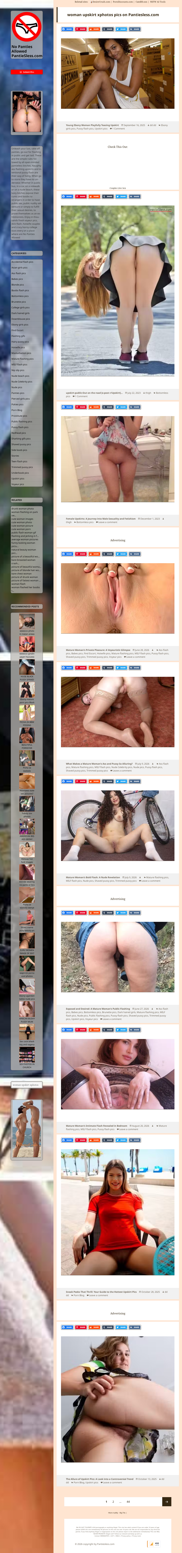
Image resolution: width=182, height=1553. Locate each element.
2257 (112, 1536)
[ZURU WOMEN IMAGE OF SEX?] (27, 940)
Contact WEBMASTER (102, 1536)
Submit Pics (28, 72)
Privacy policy (126, 1536)
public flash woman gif (24, 532)
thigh (148, 392)
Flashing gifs (18, 336)
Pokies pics (17, 404)
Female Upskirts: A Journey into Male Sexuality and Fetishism (101, 518)
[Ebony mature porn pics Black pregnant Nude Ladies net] (27, 690)
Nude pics (17, 387)
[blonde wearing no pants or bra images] (27, 872)
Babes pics (17, 279)
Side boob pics (19, 450)
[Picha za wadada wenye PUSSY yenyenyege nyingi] (27, 895)
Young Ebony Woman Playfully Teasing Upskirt (92, 125)
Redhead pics (19, 432)
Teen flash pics (19, 461)
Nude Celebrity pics (22, 381)
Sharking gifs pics (21, 438)
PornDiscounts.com (123, 1)
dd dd (153, 125)
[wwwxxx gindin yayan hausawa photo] (27, 644)
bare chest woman (22, 573)
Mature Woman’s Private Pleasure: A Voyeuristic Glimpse (98, 650)
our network (123, 1534)
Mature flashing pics (23, 358)
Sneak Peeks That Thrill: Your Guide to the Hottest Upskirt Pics (101, 1291)
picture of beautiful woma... (26, 566)
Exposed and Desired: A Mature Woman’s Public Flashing (98, 1008)
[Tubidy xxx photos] (27, 804)
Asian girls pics (19, 267)
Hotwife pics (18, 347)
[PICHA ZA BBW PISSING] (27, 712)
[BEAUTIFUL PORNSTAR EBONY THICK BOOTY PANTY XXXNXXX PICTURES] (27, 735)
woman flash (18, 583)
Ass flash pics (19, 273)
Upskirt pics (18, 478)
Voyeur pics (18, 484)
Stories (15, 455)
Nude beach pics (20, 375)
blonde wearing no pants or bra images (27, 884)
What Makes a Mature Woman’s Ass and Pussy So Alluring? (99, 763)
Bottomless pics (20, 296)
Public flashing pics (22, 421)
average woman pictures (25, 539)
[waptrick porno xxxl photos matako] (27, 963)
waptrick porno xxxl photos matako (27, 976)
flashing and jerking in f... (25, 536)
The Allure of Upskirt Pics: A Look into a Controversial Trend (99, 1479)
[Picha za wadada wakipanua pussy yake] (27, 758)
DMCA (118, 1536)
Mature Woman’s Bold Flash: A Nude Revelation (93, 877)
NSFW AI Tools (158, 1)
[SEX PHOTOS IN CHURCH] (27, 1055)
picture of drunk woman (25, 577)
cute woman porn (21, 529)
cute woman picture (22, 525)
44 (129, 1502)
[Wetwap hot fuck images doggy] (27, 849)
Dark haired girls (21, 313)
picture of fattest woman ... (26, 580)
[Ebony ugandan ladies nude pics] (27, 986)
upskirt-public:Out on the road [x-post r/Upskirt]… (94, 392)
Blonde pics (18, 284)
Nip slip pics (18, 370)
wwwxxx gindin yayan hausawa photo (26, 656)
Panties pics (18, 393)
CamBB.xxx (141, 1)
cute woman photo (22, 522)
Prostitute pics (19, 415)
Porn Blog (17, 410)
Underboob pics (20, 472)
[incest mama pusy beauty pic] (27, 918)
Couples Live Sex (118, 188)
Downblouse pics (21, 318)
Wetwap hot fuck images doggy (27, 862)
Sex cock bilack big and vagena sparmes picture (27, 1044)
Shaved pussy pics (21, 444)
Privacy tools (136, 1536)
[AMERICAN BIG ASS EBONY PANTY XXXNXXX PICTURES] (27, 826)
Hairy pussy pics (20, 341)
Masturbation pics (21, 353)
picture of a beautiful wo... (26, 556)
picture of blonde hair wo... (26, 570)
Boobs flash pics (20, 290)
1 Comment (118, 128)
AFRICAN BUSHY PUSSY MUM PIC (27, 1021)
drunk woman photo (23, 508)
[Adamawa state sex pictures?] (27, 781)
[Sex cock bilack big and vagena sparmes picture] (27, 1032)
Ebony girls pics (20, 324)
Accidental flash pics (22, 261)
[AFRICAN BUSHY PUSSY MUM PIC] (27, 1009)
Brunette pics (19, 301)
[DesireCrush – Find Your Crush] (27, 112)
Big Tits (122, 1513)
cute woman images (22, 518)
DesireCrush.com (101, 1)
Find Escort (17, 330)
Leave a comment (107, 522)
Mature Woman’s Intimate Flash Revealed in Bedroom (96, 1125)
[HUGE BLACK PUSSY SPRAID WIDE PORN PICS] (27, 667)
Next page (166, 1501)
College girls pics (21, 307)
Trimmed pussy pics (22, 467)
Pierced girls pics (21, 398)
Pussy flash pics (20, 427)
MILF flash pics (19, 364)
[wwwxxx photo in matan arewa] (27, 621)
